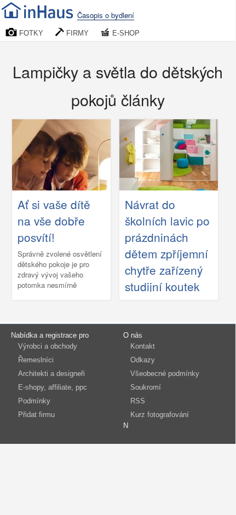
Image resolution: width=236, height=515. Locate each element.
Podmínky (34, 401)
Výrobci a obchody (47, 346)
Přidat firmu (36, 414)
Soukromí (145, 387)
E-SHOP (125, 33)
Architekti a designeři (51, 373)
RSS (137, 401)
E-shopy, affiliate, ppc (52, 387)
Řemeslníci (36, 360)
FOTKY (30, 33)
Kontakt (142, 346)
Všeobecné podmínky (164, 373)
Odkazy (142, 360)
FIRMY (76, 33)
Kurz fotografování (159, 414)
